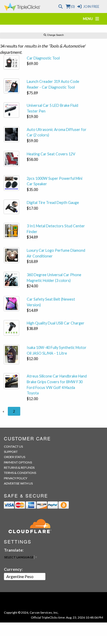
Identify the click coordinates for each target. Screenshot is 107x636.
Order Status (14, 457)
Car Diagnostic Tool (43, 58)
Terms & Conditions (20, 473)
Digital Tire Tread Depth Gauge (53, 202)
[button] (3, 411)
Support (11, 452)
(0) (73, 6)
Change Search (55, 35)
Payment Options (18, 462)
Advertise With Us (18, 483)
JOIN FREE (91, 6)
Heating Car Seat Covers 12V (51, 154)
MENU (89, 19)
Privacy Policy (15, 478)
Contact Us (13, 446)
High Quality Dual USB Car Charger (55, 323)
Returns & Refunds (19, 467)
